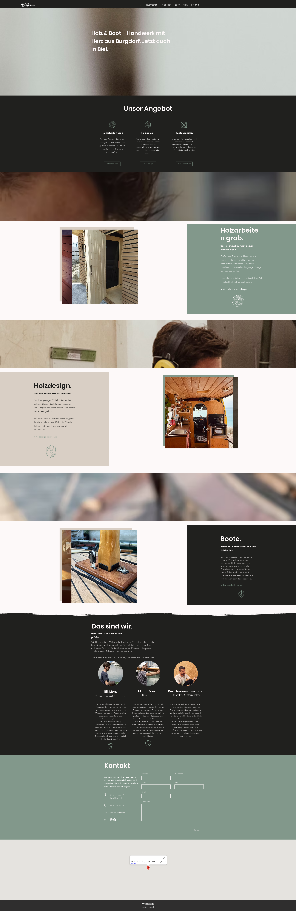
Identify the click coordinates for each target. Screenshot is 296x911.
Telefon (177, 782)
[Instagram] (111, 819)
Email (144, 782)
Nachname (179, 774)
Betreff (144, 792)
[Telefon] (110, 746)
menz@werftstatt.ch (117, 812)
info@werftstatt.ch (148, 907)
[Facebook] (114, 819)
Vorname (145, 774)
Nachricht (145, 802)
